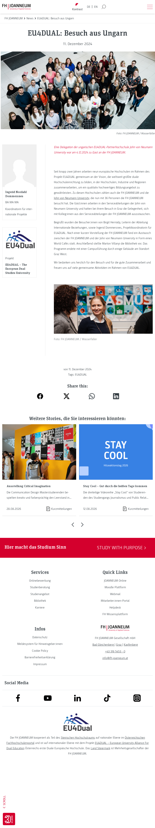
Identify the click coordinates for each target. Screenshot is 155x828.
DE (88, 7)
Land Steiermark (100, 748)
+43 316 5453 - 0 (115, 651)
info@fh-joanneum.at (115, 658)
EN (96, 7)
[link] (40, 580)
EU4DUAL (81, 375)
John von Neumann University (71, 198)
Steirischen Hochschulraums (78, 738)
